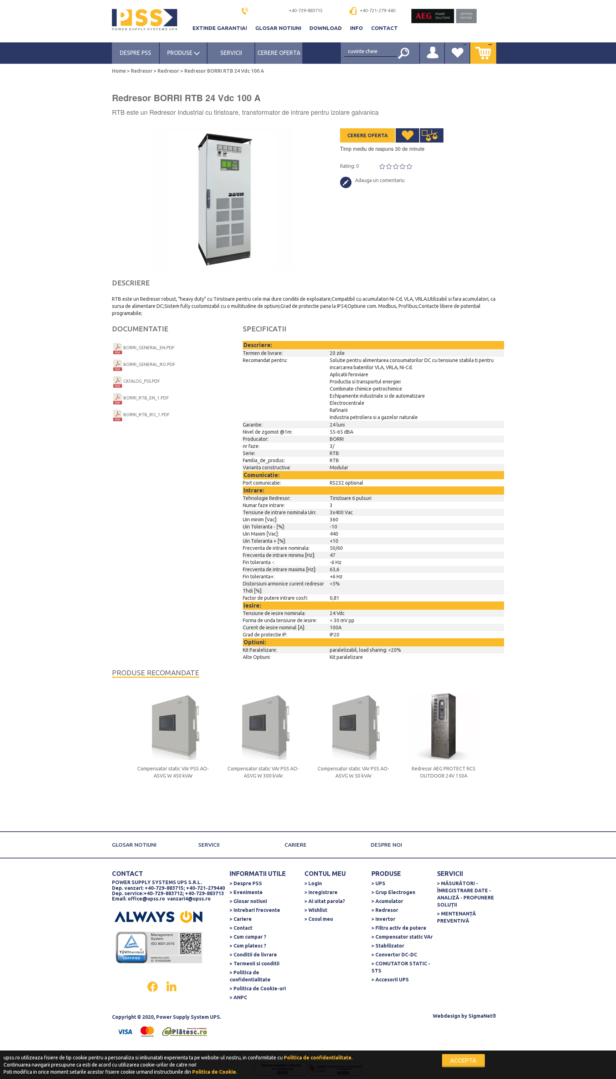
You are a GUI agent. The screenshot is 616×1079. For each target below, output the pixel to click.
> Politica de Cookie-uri (258, 988)
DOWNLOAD (326, 28)
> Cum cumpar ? (248, 937)
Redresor (142, 71)
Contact (384, 28)
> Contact (241, 928)
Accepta (463, 1060)
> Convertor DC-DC (394, 954)
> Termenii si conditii (254, 963)
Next (304, 199)
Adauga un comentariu (380, 180)
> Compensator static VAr (402, 937)
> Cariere (241, 919)
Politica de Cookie (214, 1072)
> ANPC (238, 997)
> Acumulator (387, 901)
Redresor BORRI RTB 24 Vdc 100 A (223, 71)
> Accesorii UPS (390, 979)
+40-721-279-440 (377, 10)
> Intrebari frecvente (255, 910)
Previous (115, 199)
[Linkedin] (171, 986)
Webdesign (446, 1016)
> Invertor (383, 919)
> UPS (378, 883)
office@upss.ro (146, 899)
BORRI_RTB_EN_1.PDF (146, 398)
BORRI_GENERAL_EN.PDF (148, 347)
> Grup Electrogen (393, 892)
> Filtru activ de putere (398, 928)
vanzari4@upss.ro (189, 899)
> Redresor (384, 910)
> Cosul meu (318, 919)
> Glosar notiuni (248, 901)
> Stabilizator (387, 946)
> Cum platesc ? (248, 946)
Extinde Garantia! (220, 28)
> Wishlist (315, 910)
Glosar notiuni (279, 28)
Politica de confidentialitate (317, 1057)
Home (119, 71)
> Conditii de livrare (253, 954)
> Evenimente (246, 892)
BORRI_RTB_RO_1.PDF (146, 414)
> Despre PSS (246, 883)
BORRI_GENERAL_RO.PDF (149, 364)
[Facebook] (153, 986)
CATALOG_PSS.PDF (141, 381)
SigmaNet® (482, 1016)
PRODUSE (180, 53)
